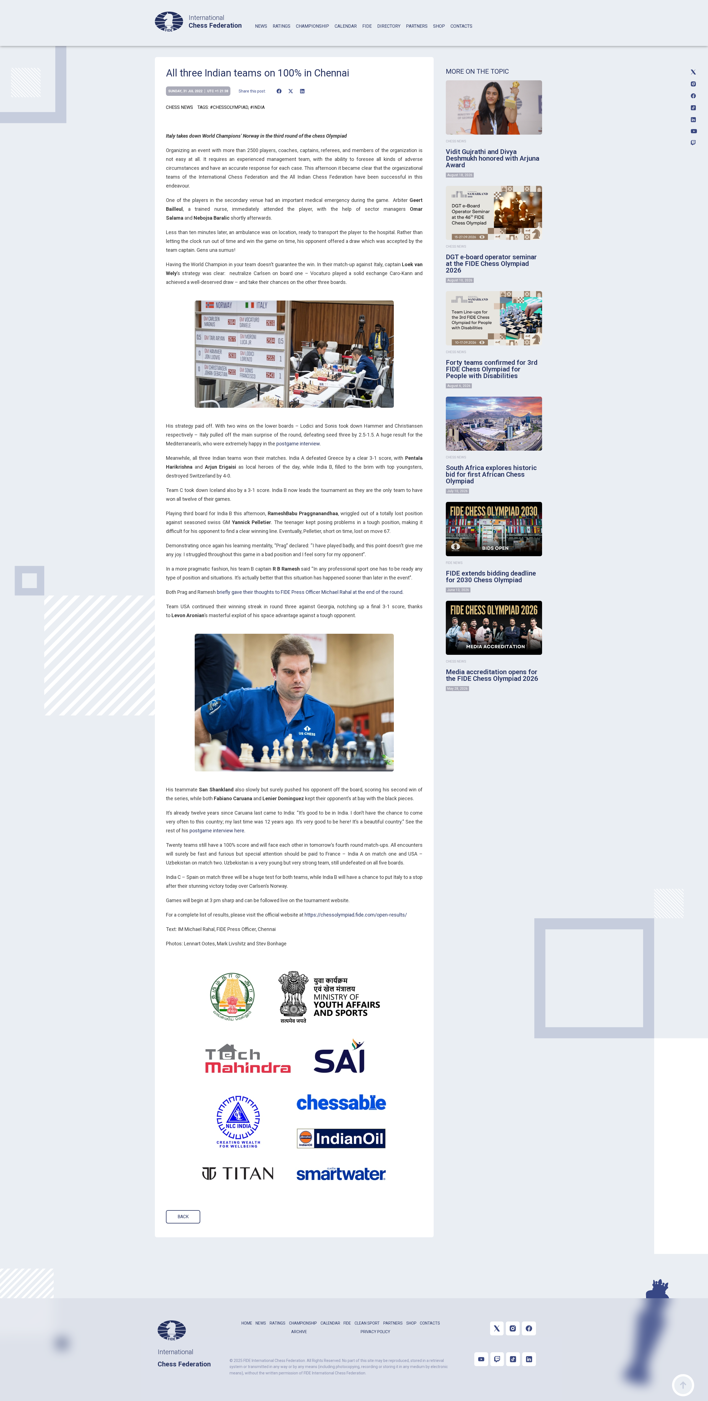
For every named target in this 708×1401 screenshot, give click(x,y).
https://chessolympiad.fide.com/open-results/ (355, 915)
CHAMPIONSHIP (312, 26)
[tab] (261, 33)
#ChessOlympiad (229, 107)
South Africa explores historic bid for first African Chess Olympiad (491, 474)
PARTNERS (417, 26)
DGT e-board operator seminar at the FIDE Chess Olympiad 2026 (491, 263)
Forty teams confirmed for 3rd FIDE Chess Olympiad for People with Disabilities (491, 369)
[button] (279, 91)
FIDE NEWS (454, 563)
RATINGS (281, 26)
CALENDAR (346, 26)
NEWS (261, 26)
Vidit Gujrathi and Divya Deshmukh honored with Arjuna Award (492, 158)
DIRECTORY (388, 26)
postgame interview (298, 444)
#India (257, 107)
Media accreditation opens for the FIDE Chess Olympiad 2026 (492, 675)
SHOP (439, 26)
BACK (183, 1216)
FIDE (367, 26)
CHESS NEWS (179, 107)
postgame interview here (216, 830)
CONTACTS (461, 26)
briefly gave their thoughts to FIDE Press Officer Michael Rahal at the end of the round (309, 592)
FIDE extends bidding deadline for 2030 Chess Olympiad (491, 576)
